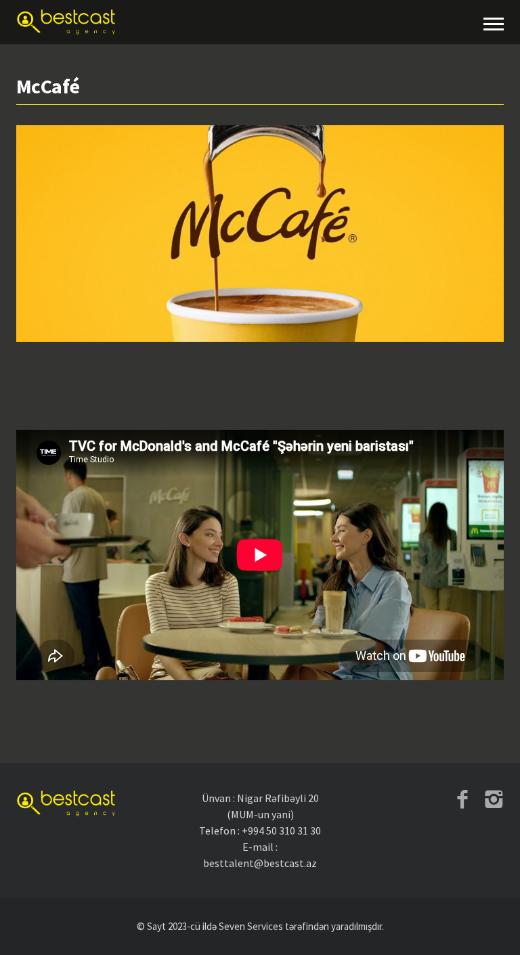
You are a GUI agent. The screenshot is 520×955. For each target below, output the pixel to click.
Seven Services (251, 926)
